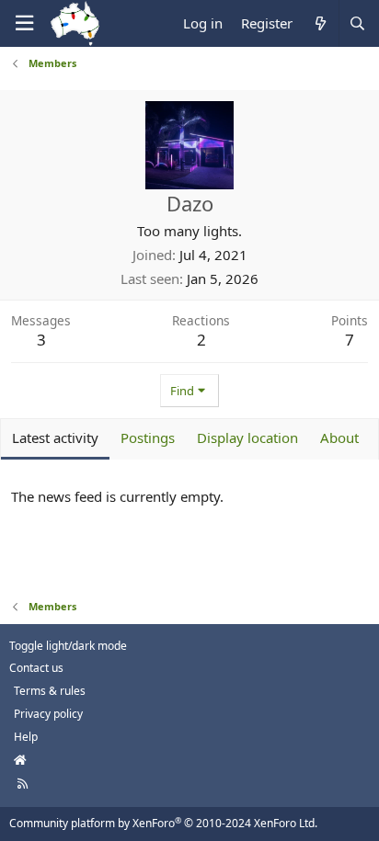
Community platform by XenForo (163, 823)
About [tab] (339, 437)
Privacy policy (48, 714)
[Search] (357, 23)
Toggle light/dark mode (68, 645)
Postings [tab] (148, 437)
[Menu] (24, 23)
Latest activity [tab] (55, 437)
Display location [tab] (247, 437)
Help (26, 736)
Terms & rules (50, 691)
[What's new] (320, 23)
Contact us (36, 668)
